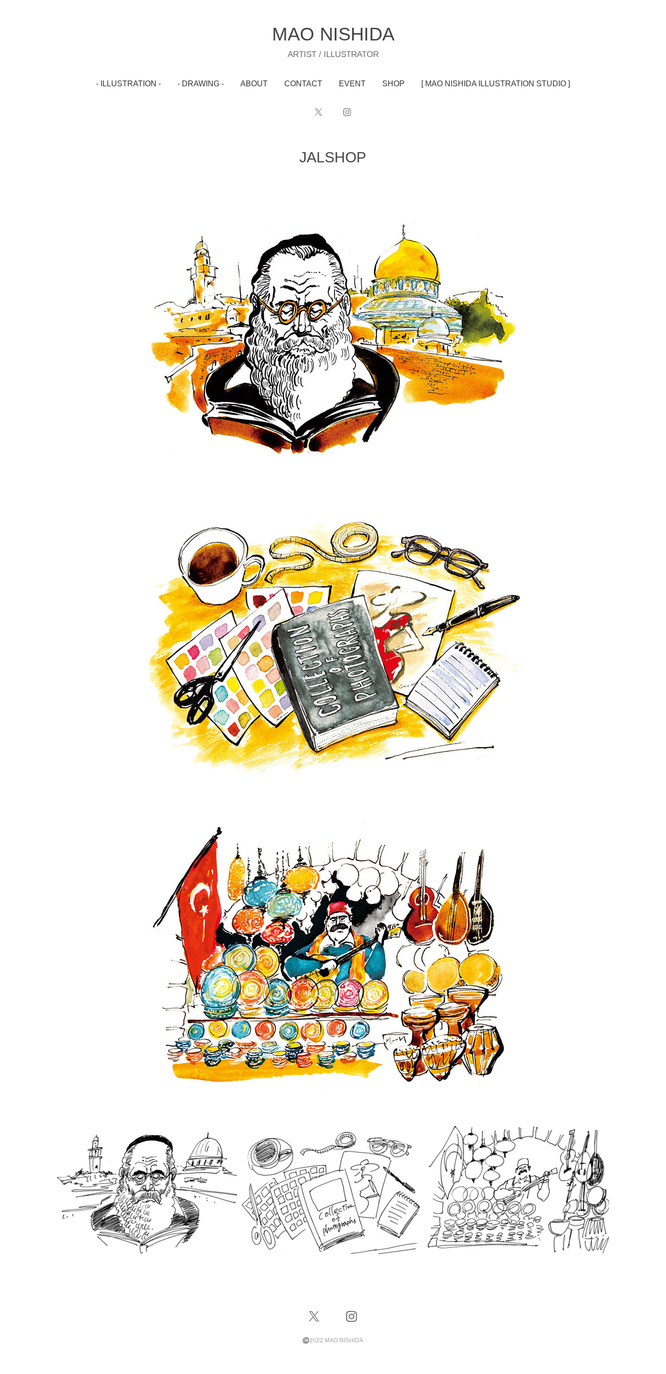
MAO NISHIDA (333, 34)
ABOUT (254, 83)
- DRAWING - (200, 83)
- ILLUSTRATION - (128, 83)
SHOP (393, 83)
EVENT (352, 83)
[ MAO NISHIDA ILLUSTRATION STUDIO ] (495, 83)
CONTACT (303, 83)
